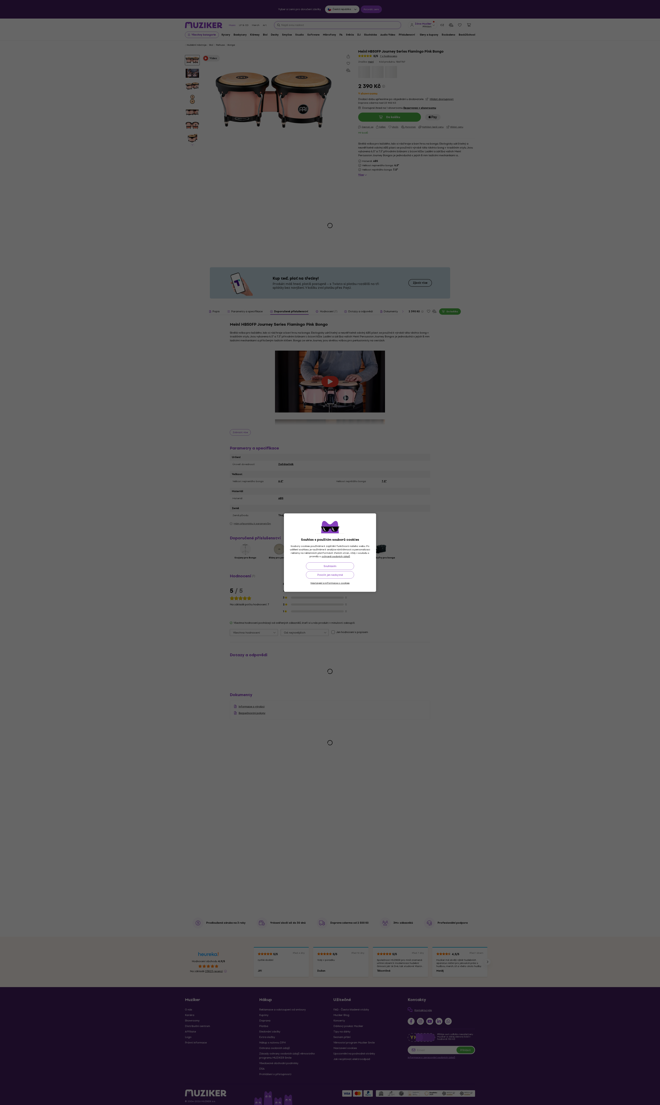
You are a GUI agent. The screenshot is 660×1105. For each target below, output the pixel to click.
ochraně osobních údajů (336, 556)
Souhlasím (330, 566)
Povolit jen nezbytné (330, 575)
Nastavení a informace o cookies (330, 583)
